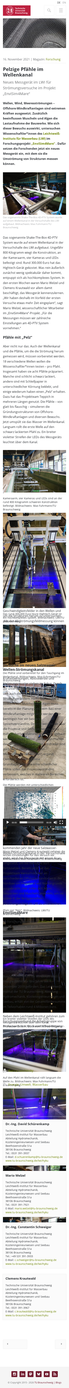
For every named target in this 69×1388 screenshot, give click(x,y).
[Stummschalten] (55, 822)
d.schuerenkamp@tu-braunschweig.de (39, 1157)
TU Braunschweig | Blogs (47, 1382)
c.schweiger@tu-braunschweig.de (35, 1260)
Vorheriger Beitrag (15, 1344)
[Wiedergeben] (8, 822)
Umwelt (25, 1084)
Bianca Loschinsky (20, 1071)
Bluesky (39, 1374)
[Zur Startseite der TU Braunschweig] (17, 10)
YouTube (47, 1374)
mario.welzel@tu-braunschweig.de (36, 1208)
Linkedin (22, 1374)
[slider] (31, 822)
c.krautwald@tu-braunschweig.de (35, 1311)
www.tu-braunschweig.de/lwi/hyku (27, 1160)
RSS (55, 1374)
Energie (13, 1084)
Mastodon (30, 1374)
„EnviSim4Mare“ (43, 144)
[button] (34, 806)
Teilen (62, 1098)
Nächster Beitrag (60, 1344)
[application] (34, 806)
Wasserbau (40, 1084)
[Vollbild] (61, 822)
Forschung (53, 59)
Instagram (14, 1374)
